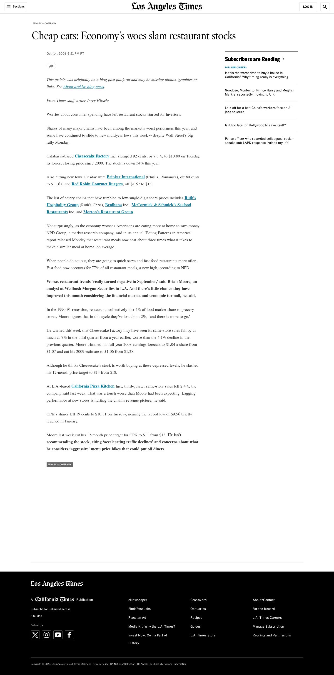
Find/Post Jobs (139, 609)
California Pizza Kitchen (93, 386)
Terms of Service (82, 664)
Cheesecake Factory (92, 156)
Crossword (198, 600)
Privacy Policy (100, 664)
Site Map (36, 616)
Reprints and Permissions (272, 635)
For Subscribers (236, 67)
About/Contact (264, 600)
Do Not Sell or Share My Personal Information (162, 664)
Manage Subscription (268, 626)
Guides (195, 626)
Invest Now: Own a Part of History (147, 639)
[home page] (167, 6)
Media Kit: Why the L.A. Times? (151, 626)
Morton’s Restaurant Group (108, 212)
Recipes (196, 617)
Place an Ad (137, 617)
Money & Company (44, 23)
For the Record (264, 609)
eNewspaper (137, 600)
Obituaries (198, 609)
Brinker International (126, 177)
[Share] (51, 66)
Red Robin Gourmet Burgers (97, 184)
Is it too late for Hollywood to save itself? (255, 125)
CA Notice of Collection (122, 664)
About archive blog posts (83, 86)
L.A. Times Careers (267, 617)
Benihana (113, 205)
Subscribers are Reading (252, 59)
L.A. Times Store (203, 635)
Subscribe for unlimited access (50, 609)
